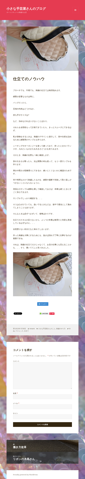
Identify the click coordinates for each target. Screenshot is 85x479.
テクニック (19, 331)
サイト (15, 413)
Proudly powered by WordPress (25, 475)
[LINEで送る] (44, 313)
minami (32, 329)
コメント (16, 361)
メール (16, 403)
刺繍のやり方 (61, 329)
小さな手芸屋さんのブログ (26, 8)
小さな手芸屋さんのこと (46, 329)
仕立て (26, 331)
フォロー (44, 304)
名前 (15, 393)
